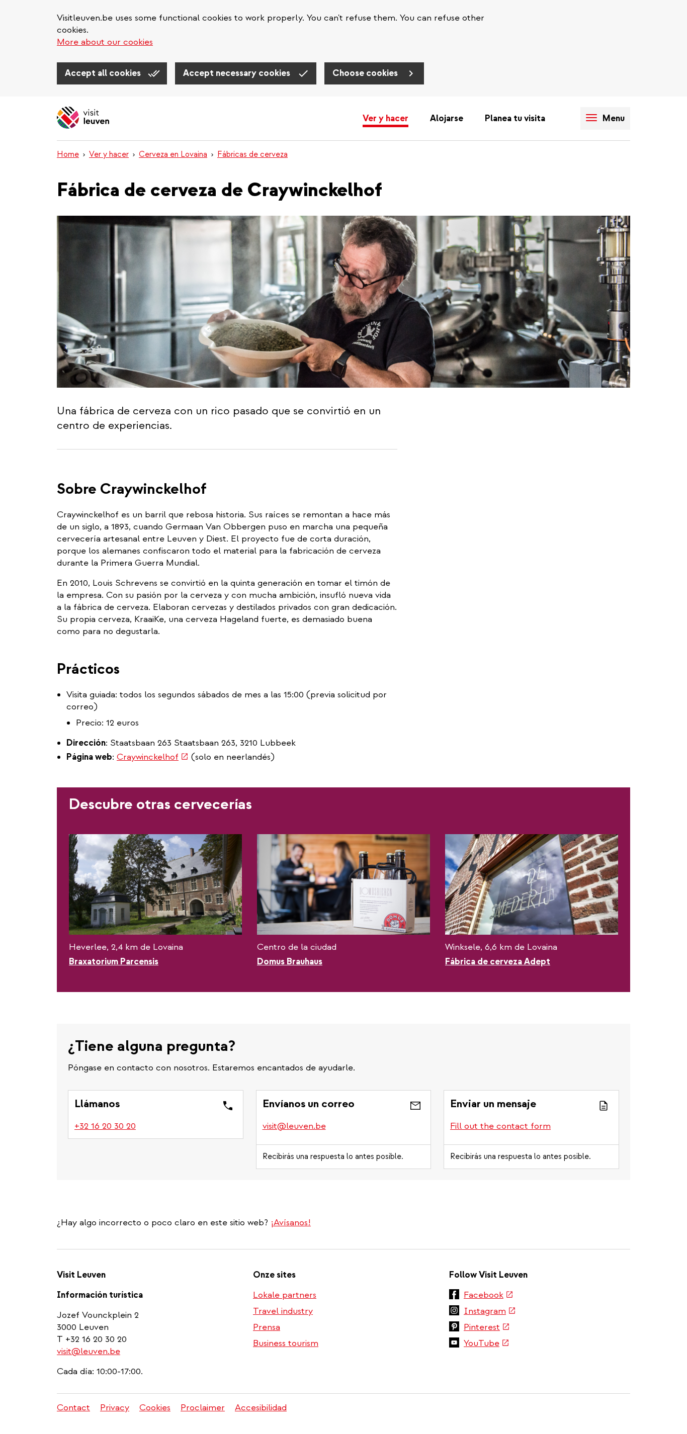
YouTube (486, 1344)
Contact (73, 1407)
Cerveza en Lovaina (173, 154)
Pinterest (487, 1327)
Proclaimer (203, 1407)
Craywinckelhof (153, 757)
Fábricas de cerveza (252, 154)
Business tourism (285, 1343)
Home (68, 154)
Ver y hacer (385, 118)
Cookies (154, 1407)
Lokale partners (284, 1295)
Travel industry (283, 1311)
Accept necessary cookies (237, 73)
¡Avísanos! (291, 1222)
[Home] (83, 118)
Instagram (490, 1311)
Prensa (266, 1327)
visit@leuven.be (294, 1126)
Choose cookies (366, 73)
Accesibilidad (261, 1407)
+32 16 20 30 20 (105, 1126)
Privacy (114, 1407)
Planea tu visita (515, 118)
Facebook (488, 1295)
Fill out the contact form (500, 1126)
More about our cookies (105, 42)
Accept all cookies (104, 73)
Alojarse (446, 118)
